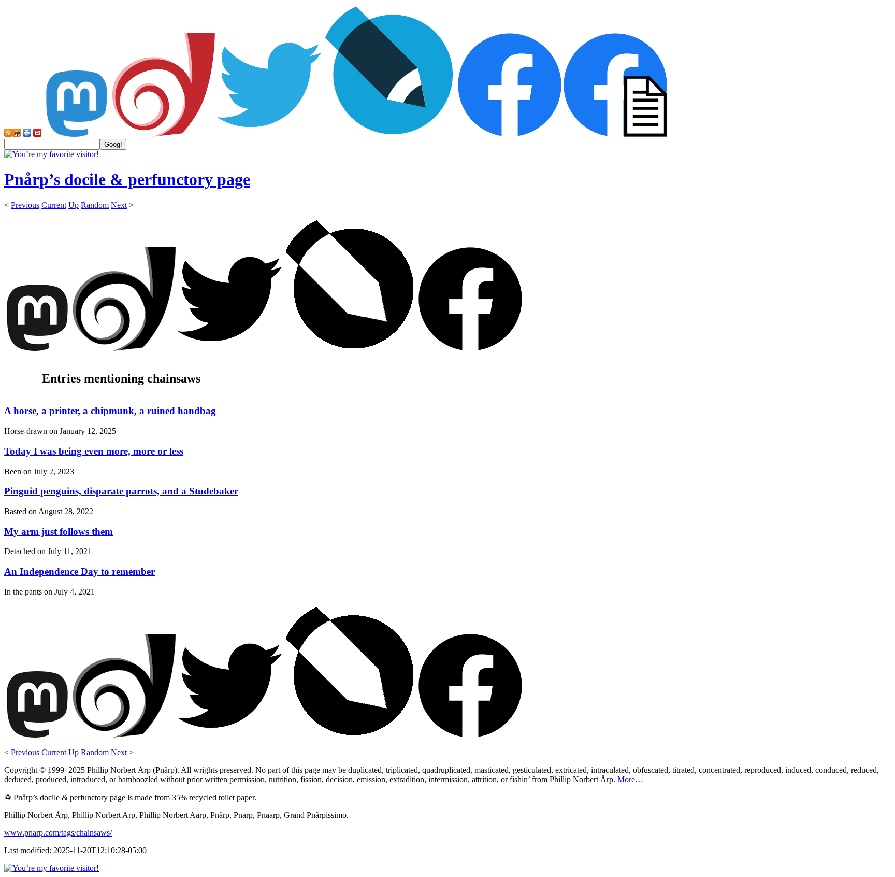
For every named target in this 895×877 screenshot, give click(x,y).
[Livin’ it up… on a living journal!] (389, 134)
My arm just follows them (58, 531)
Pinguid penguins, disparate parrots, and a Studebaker (121, 491)
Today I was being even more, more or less (93, 451)
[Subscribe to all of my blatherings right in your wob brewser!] (8, 134)
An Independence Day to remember (79, 571)
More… (630, 779)
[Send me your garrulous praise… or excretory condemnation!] (37, 134)
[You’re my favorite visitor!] (51, 154)
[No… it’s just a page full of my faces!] (615, 134)
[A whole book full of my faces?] (509, 134)
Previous (25, 205)
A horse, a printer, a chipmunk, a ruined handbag (110, 410)
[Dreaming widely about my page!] (163, 134)
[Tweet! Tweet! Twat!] (269, 134)
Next (119, 205)
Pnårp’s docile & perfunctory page (127, 179)
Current (53, 205)
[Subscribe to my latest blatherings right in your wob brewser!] (16, 134)
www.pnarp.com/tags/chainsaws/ (58, 832)
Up (73, 205)
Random (95, 205)
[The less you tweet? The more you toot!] (77, 134)
